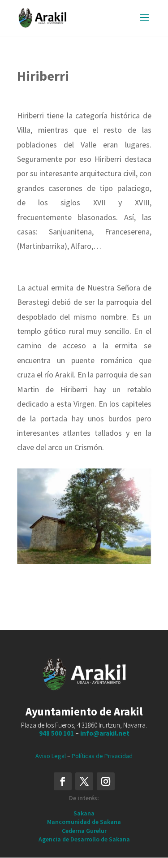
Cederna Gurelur (84, 831)
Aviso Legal (50, 756)
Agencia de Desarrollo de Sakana (84, 839)
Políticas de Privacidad (102, 756)
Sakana (84, 813)
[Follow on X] (84, 781)
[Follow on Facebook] (63, 781)
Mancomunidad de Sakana (84, 822)
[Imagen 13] (84, 562)
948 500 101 (56, 733)
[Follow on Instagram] (106, 781)
